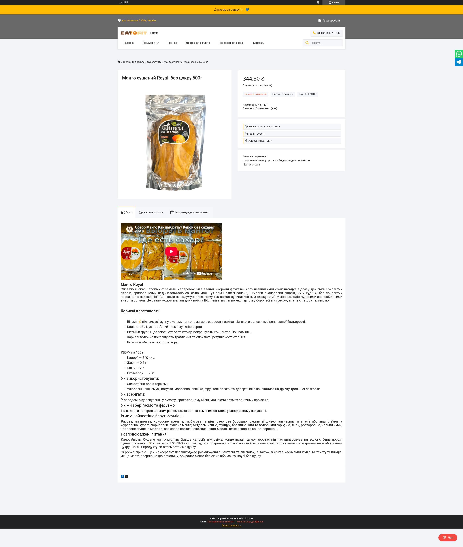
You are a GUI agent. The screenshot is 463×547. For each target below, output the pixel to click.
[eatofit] (133, 33)
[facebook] (122, 476)
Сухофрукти (154, 62)
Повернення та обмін (231, 42)
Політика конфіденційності (250, 521)
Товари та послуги (134, 62)
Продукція (149, 42)
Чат (450, 537)
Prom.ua (249, 518)
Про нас (172, 42)
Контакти (258, 42)
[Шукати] (307, 43)
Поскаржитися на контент (221, 521)
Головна (129, 42)
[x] (126, 476)
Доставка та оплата (198, 42)
